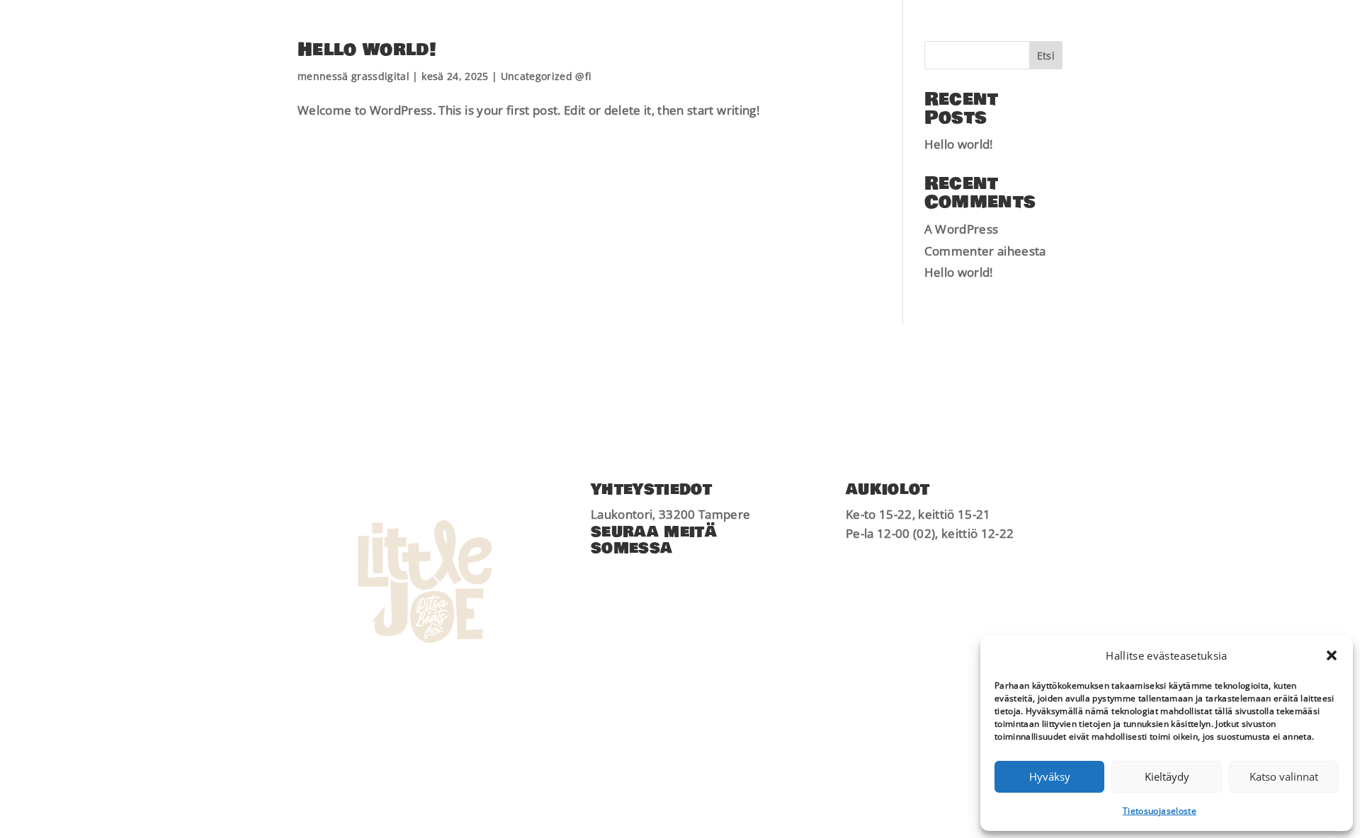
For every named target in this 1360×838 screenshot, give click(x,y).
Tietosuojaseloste (1159, 811)
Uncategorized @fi (546, 76)
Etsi (1046, 55)
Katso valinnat (1284, 776)
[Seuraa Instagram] (630, 574)
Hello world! (367, 49)
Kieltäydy (1167, 776)
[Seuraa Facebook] (602, 574)
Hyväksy (1049, 776)
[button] (1332, 655)
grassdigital (380, 76)
